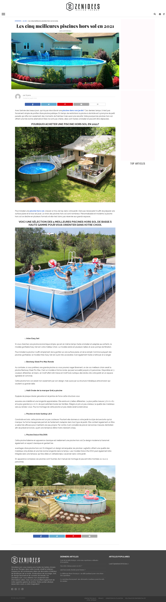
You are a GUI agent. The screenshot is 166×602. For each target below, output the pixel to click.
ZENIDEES (18, 21)
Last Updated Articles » (119, 564)
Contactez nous (90, 598)
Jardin (25, 21)
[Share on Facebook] (33, 104)
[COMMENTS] (98, 104)
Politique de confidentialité (135, 598)
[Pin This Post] (65, 104)
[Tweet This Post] (49, 104)
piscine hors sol (37, 211)
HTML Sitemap (91, 600)
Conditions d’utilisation (114, 598)
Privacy (101, 598)
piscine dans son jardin (72, 110)
